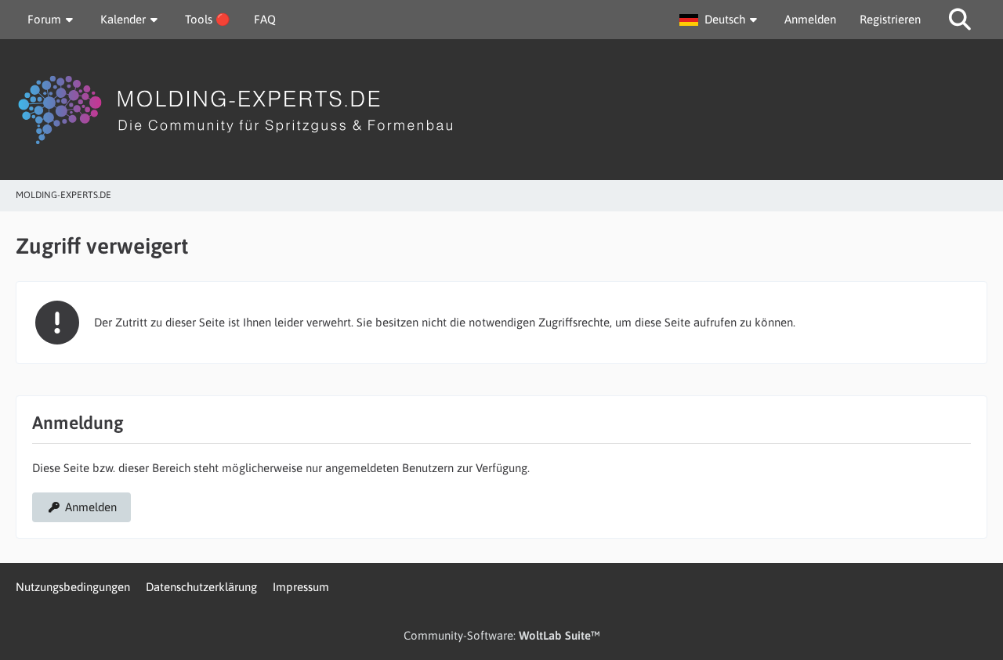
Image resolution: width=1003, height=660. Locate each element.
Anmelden (810, 19)
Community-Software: (502, 635)
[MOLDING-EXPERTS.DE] (501, 110)
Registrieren (890, 19)
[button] (720, 19)
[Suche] (959, 19)
